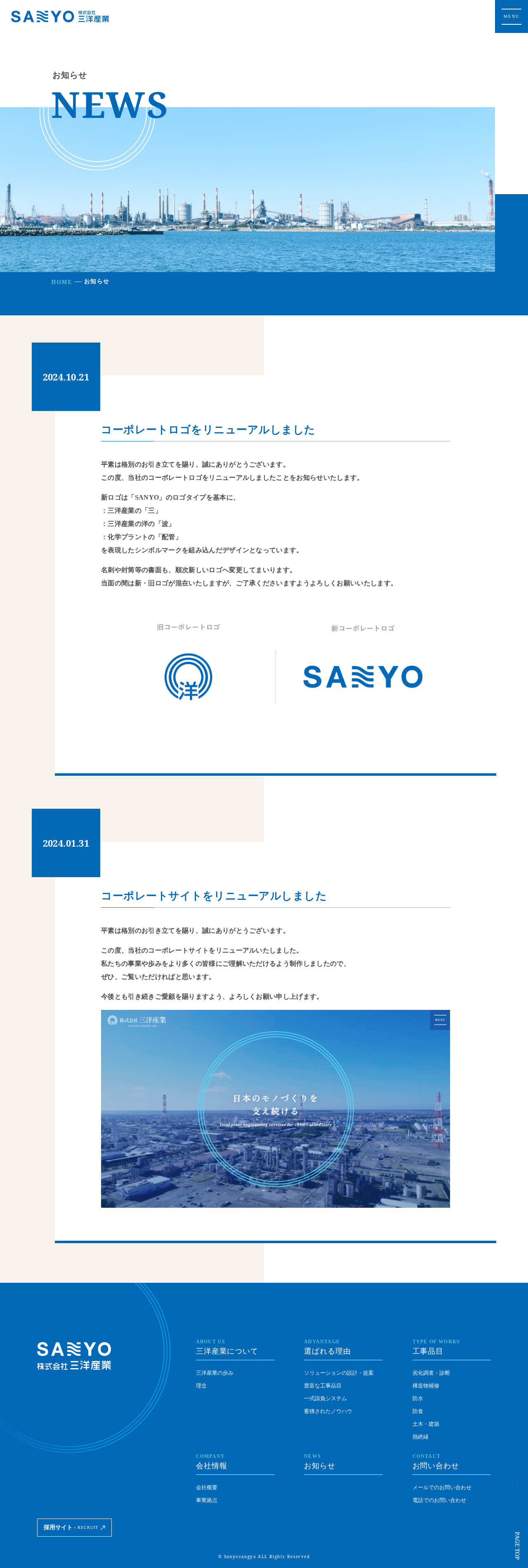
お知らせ (319, 1461)
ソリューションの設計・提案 (339, 1373)
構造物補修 (425, 1386)
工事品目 (436, 1347)
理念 (201, 1386)
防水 (417, 1398)
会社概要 (206, 1487)
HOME (61, 282)
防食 (417, 1411)
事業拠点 (206, 1500)
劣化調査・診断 (431, 1373)
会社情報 (211, 1461)
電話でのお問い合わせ (439, 1500)
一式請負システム (325, 1398)
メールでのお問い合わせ (441, 1487)
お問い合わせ (435, 1461)
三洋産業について (227, 1347)
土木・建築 (425, 1424)
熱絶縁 (420, 1437)
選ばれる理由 (327, 1347)
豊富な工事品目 (323, 1386)
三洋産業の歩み (214, 1373)
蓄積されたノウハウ (328, 1411)
